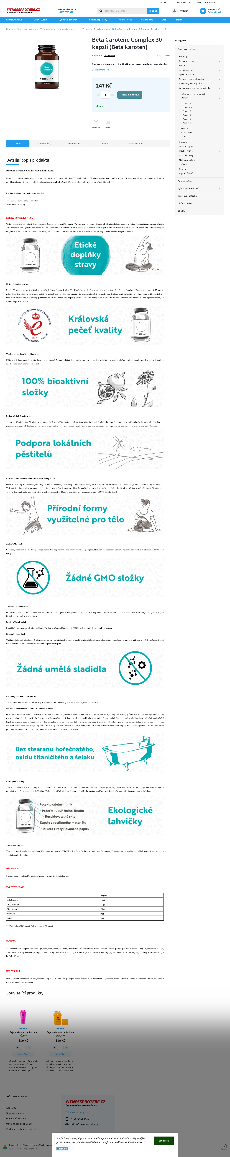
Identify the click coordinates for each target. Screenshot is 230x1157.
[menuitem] (17, 20)
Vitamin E (187, 119)
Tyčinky (183, 164)
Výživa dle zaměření (188, 188)
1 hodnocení (109, 56)
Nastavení (62, 1149)
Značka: (163, 55)
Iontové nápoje (186, 146)
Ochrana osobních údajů (19, 1124)
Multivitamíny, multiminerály (193, 94)
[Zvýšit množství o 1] (112, 95)
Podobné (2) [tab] (44, 143)
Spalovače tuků (186, 74)
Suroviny (183, 169)
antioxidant (33, 201)
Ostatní (184, 136)
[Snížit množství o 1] (98, 95)
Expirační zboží (186, 173)
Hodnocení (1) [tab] (76, 143)
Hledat (153, 11)
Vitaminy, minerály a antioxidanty (194, 88)
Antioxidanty (186, 132)
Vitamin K (187, 122)
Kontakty (163, 2)
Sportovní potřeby (187, 196)
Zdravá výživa (185, 181)
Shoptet (18, 1148)
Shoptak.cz (32, 1148)
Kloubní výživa (186, 151)
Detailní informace (100, 69)
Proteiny (183, 56)
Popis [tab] (18, 143)
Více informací (135, 1142)
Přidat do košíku (130, 94)
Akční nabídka (185, 203)
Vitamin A (187, 103)
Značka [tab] (134, 143)
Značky (181, 211)
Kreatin (182, 65)
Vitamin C (187, 111)
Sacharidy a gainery (188, 61)
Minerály (184, 128)
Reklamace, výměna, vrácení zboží (24, 1129)
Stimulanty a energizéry (190, 83)
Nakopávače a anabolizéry (191, 79)
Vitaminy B (187, 107)
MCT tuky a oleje (187, 160)
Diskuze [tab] (105, 143)
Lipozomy (183, 142)
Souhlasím (164, 1140)
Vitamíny (184, 97)
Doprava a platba (182, 2)
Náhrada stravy (186, 155)
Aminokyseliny (186, 70)
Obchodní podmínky (206, 2)
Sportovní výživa (186, 49)
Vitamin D (187, 115)
